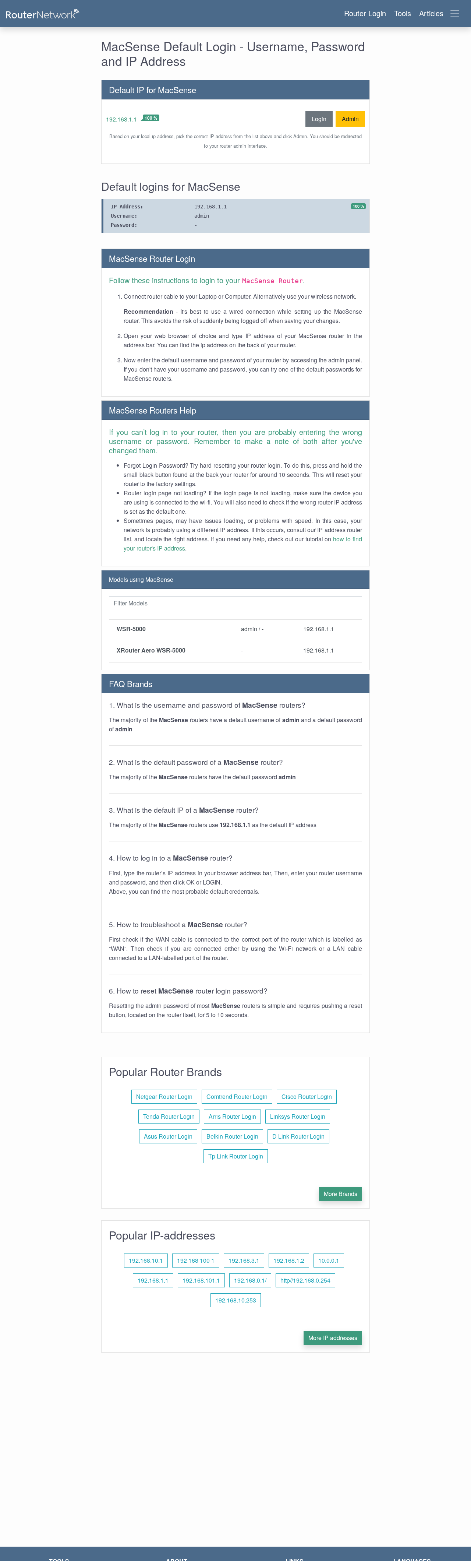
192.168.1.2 (288, 1260)
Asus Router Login (168, 1136)
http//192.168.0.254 (305, 1280)
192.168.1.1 (121, 119)
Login (319, 119)
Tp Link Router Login (235, 1156)
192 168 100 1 (196, 1260)
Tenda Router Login (169, 1116)
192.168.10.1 (146, 1260)
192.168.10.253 (235, 1300)
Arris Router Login (232, 1116)
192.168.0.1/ (250, 1280)
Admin (350, 119)
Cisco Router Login (306, 1096)
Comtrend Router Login (237, 1096)
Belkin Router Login (232, 1136)
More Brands (340, 1193)
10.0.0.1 (328, 1260)
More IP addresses (332, 1337)
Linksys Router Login (297, 1116)
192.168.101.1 (201, 1280)
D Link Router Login (298, 1136)
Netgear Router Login (164, 1096)
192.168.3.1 (244, 1260)
